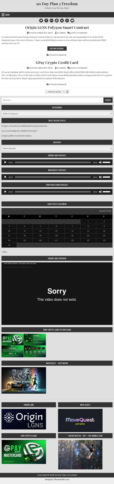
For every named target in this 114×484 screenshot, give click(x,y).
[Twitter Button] (41, 20)
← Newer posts (53, 92)
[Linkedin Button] (62, 20)
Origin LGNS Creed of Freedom (16, 136)
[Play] (5, 162)
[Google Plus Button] (51, 20)
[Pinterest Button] (57, 20)
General (62, 55)
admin (63, 33)
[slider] (107, 162)
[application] (57, 162)
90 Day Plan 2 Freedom (57, 3)
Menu (7, 14)
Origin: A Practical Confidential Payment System (24, 126)
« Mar (4, 252)
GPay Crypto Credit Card (57, 62)
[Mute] (100, 162)
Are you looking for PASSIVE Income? (19, 131)
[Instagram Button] (67, 20)
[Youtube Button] (72, 20)
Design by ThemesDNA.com (57, 479)
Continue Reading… (58, 49)
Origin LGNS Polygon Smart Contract (57, 27)
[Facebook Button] (46, 20)
